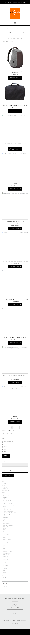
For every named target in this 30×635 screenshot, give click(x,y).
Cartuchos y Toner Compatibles (10, 505)
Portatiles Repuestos (7, 540)
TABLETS (4, 575)
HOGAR (3, 492)
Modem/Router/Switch (8, 525)
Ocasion (4, 531)
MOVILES (4, 570)
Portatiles (5, 537)
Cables (4, 498)
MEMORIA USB (6, 522)
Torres (4, 562)
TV (2, 579)
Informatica (12, 28)
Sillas (4, 548)
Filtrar (6, 455)
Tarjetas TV (5, 559)
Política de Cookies (15, 607)
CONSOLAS (4, 485)
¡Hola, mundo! (5, 586)
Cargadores (5, 501)
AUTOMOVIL (5, 483)
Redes (4, 545)
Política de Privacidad (15, 605)
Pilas (4, 533)
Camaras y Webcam (7, 500)
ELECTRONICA (5, 488)
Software (5, 550)
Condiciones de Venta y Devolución (15, 609)
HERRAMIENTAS (5, 490)
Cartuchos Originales (7, 503)
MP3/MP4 (5, 528)
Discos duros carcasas (8, 511)
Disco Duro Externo (7, 509)
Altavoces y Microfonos (8, 495)
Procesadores (6, 542)
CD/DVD (5, 506)
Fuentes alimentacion (7, 514)
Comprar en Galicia (19, 631)
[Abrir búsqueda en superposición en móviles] (15, 433)
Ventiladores (5, 567)
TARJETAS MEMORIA (7, 554)
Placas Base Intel (6, 536)
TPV (4, 564)
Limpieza (4, 520)
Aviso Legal (15, 604)
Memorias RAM (6, 523)
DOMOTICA (4, 487)
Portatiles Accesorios (7, 539)
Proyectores (5, 543)
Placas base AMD (6, 534)
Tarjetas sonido (6, 557)
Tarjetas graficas (6, 553)
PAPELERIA (4, 572)
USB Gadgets (5, 565)
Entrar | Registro (8, 2)
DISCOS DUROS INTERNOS (9, 512)
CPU (4, 508)
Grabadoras (5, 515)
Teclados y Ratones (7, 560)
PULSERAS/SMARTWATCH (8, 574)
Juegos (4, 519)
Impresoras (5, 517)
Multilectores (6, 529)
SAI (3, 546)
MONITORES (6, 526)
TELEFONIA (4, 577)
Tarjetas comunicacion (7, 551)
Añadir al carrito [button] (15, 77)
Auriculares (5, 497)
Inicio (8, 28)
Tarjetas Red (5, 556)
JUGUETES (4, 568)
